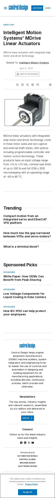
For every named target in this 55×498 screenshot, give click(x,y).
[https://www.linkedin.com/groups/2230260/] (25, 442)
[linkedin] (22, 84)
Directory (8, 25)
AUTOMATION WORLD (27, 456)
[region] (27, 486)
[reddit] (32, 84)
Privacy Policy (31, 484)
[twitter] (27, 84)
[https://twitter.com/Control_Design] (29, 442)
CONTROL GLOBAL (27, 459)
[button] (5, 8)
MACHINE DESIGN (27, 463)
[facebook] (17, 84)
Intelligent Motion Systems (34, 62)
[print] (50, 84)
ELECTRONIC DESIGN (27, 466)
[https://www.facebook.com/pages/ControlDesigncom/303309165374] (21, 442)
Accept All (27, 492)
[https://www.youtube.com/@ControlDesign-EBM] (32, 442)
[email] (37, 84)
